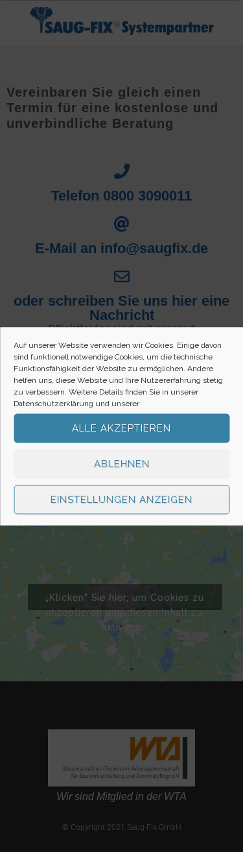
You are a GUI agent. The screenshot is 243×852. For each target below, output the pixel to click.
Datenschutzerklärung (53, 403)
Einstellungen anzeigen (121, 499)
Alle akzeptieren (121, 428)
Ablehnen (122, 464)
